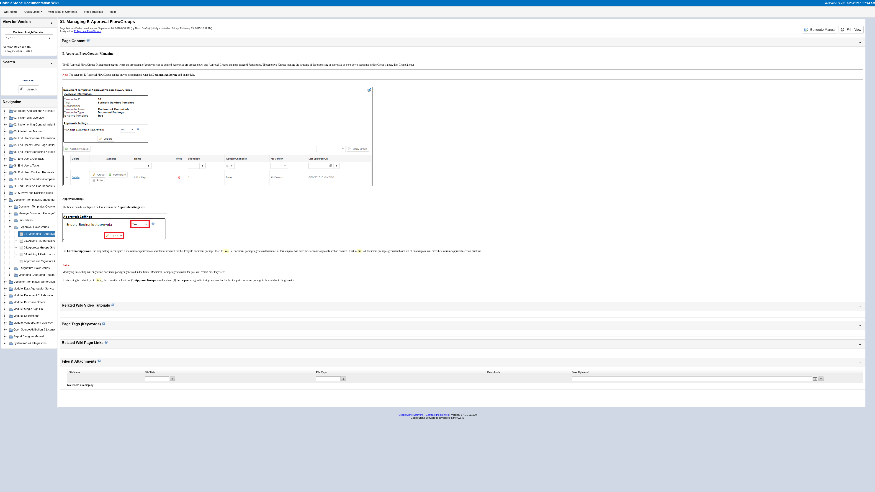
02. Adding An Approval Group (42, 240)
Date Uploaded (580, 372)
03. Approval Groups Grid (39, 247)
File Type (321, 372)
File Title (150, 372)
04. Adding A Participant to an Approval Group (52, 254)
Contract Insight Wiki (437, 414)
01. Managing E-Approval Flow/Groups (48, 234)
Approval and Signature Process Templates (50, 261)
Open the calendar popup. (815, 378)
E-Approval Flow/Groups (87, 31)
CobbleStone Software (411, 414)
